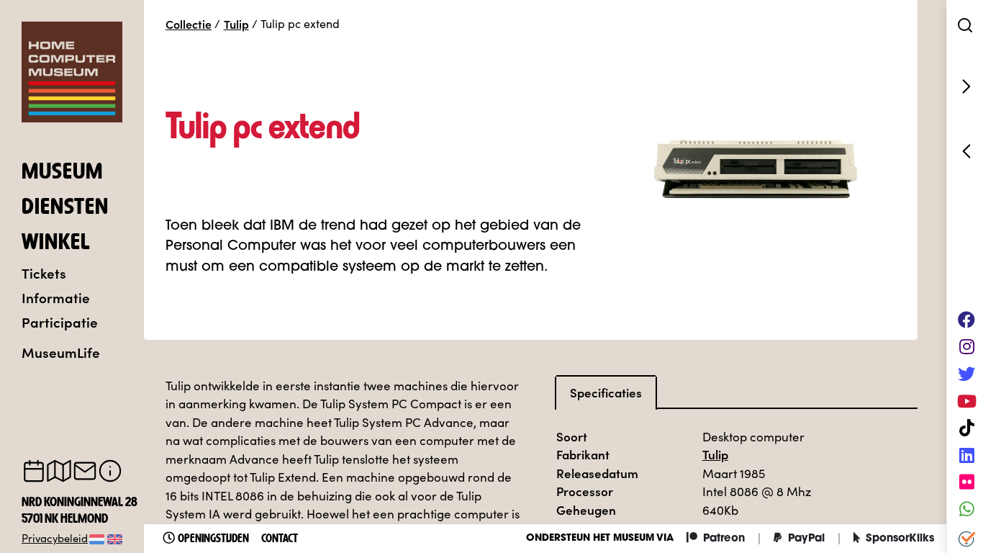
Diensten (65, 208)
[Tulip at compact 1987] (965, 86)
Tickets (44, 272)
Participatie (60, 321)
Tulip (236, 24)
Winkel (56, 243)
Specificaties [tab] (606, 392)
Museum (62, 173)
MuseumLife (61, 351)
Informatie (56, 297)
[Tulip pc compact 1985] (965, 151)
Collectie (189, 24)
